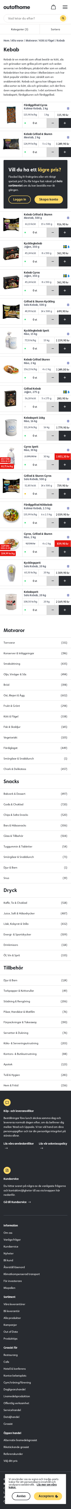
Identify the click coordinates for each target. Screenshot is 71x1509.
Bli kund (8, 1260)
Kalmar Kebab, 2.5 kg (37, 508)
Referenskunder (13, 1453)
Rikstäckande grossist (16, 1447)
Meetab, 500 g (33, 217)
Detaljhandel (11, 1416)
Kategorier (19, 29)
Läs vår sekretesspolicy (53, 1143)
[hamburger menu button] (65, 7)
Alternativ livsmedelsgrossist (20, 1440)
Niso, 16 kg (30, 421)
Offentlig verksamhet (16, 1403)
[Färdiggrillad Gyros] (11, 115)
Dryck (10, 890)
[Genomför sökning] (63, 18)
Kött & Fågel (46, 40)
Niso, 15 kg (30, 334)
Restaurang (11, 1355)
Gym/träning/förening (17, 1382)
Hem (6, 40)
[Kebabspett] (11, 602)
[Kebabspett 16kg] (11, 428)
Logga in (19, 199)
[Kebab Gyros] (11, 283)
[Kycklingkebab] (11, 253)
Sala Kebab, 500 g (35, 304)
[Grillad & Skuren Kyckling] (11, 311)
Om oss (8, 1232)
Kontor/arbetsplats (15, 1375)
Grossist (8, 1423)
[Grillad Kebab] (11, 399)
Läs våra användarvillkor (19, 1143)
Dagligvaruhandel (14, 1389)
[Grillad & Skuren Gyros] (11, 486)
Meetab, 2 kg (32, 137)
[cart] (53, 7)
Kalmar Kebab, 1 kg (36, 108)
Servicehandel (12, 1410)
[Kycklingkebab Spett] (11, 341)
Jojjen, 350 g (31, 246)
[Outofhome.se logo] (17, 7)
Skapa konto (48, 199)
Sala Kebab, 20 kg (35, 566)
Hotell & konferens (15, 1368)
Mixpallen (9, 1287)
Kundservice (11, 1246)
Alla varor (17, 40)
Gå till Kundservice (15, 1202)
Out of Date (11, 1331)
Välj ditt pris (10, 1460)
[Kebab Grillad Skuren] (11, 370)
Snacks (11, 781)
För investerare (13, 1281)
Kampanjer (10, 1324)
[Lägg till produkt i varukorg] (65, 123)
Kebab (61, 40)
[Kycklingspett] (11, 573)
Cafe (6, 1361)
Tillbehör (13, 968)
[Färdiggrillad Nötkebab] (11, 515)
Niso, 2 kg (30, 363)
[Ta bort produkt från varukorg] (53, 123)
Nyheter (9, 1253)
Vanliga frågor (12, 1239)
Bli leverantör (12, 1311)
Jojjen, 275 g (31, 392)
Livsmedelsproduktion (17, 1396)
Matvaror (31, 40)
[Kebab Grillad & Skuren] (11, 144)
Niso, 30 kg (30, 450)
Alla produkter (12, 1318)
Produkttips (10, 1338)
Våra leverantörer (14, 1304)
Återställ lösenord (14, 1267)
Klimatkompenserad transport (22, 1274)
